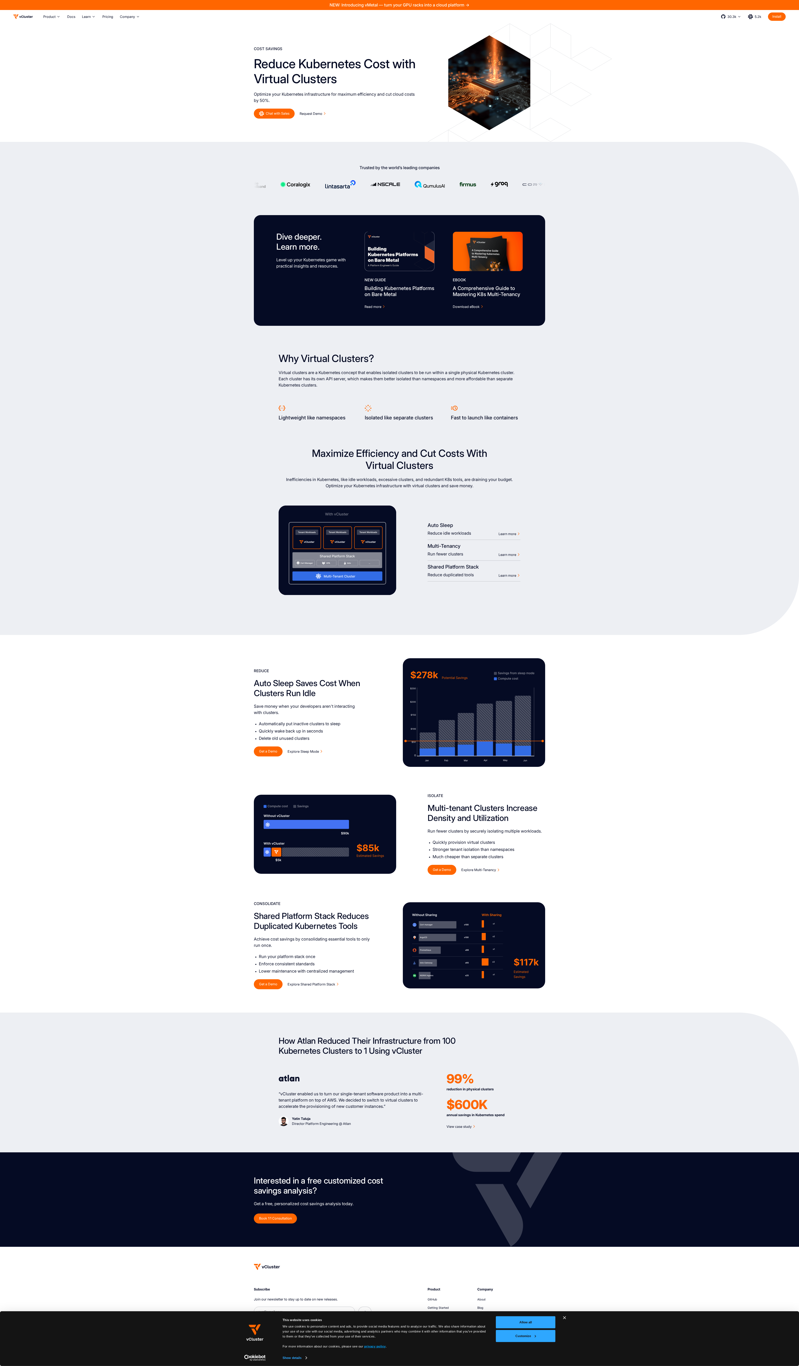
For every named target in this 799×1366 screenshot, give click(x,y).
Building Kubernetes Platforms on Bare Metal (399, 291)
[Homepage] (267, 1266)
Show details (292, 1358)
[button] (52, 16)
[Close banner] (564, 1317)
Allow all (525, 1322)
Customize (523, 1335)
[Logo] (23, 16)
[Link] (399, 251)
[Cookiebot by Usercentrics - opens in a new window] (255, 1358)
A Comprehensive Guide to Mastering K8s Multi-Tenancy (486, 291)
